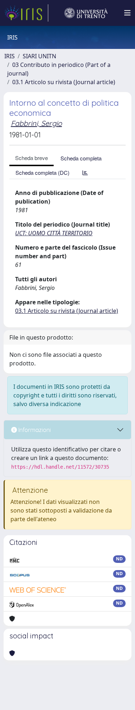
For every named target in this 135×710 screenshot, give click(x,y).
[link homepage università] (86, 13)
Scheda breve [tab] (31, 157)
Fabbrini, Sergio (36, 123)
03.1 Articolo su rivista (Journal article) (63, 82)
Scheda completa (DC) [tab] (42, 172)
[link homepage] (26, 13)
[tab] (85, 172)
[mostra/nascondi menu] (127, 13)
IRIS (9, 56)
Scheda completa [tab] (81, 158)
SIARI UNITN (39, 56)
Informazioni (34, 429)
